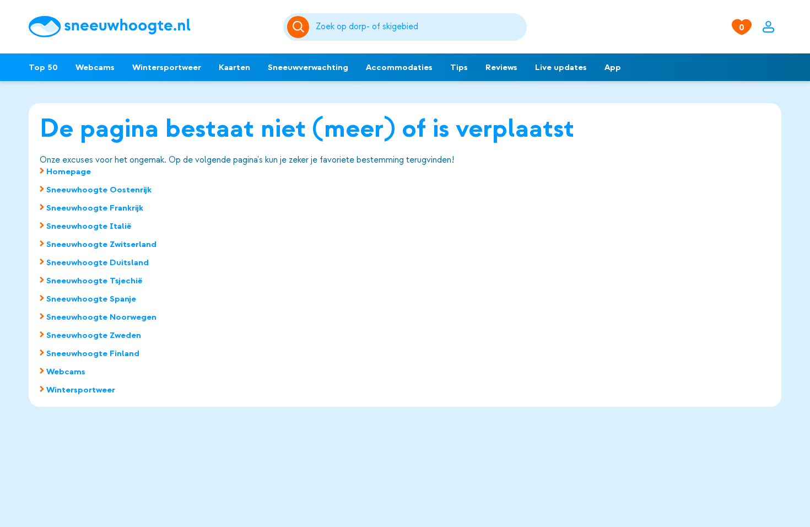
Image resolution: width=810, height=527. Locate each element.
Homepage (68, 171)
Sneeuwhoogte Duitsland (97, 262)
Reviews (501, 67)
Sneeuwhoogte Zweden (93, 335)
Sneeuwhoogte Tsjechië (94, 280)
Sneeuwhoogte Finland (92, 353)
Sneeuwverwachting (308, 67)
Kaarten (234, 67)
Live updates (561, 67)
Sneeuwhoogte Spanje (91, 298)
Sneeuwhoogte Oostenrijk (99, 189)
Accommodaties (399, 67)
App (612, 67)
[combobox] (419, 27)
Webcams (95, 67)
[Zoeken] (419, 27)
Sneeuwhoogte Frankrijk (94, 207)
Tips (459, 67)
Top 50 (43, 67)
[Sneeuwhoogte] (150, 26)
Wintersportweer (166, 67)
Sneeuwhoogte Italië (89, 226)
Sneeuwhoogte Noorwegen (101, 316)
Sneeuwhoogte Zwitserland (101, 244)
